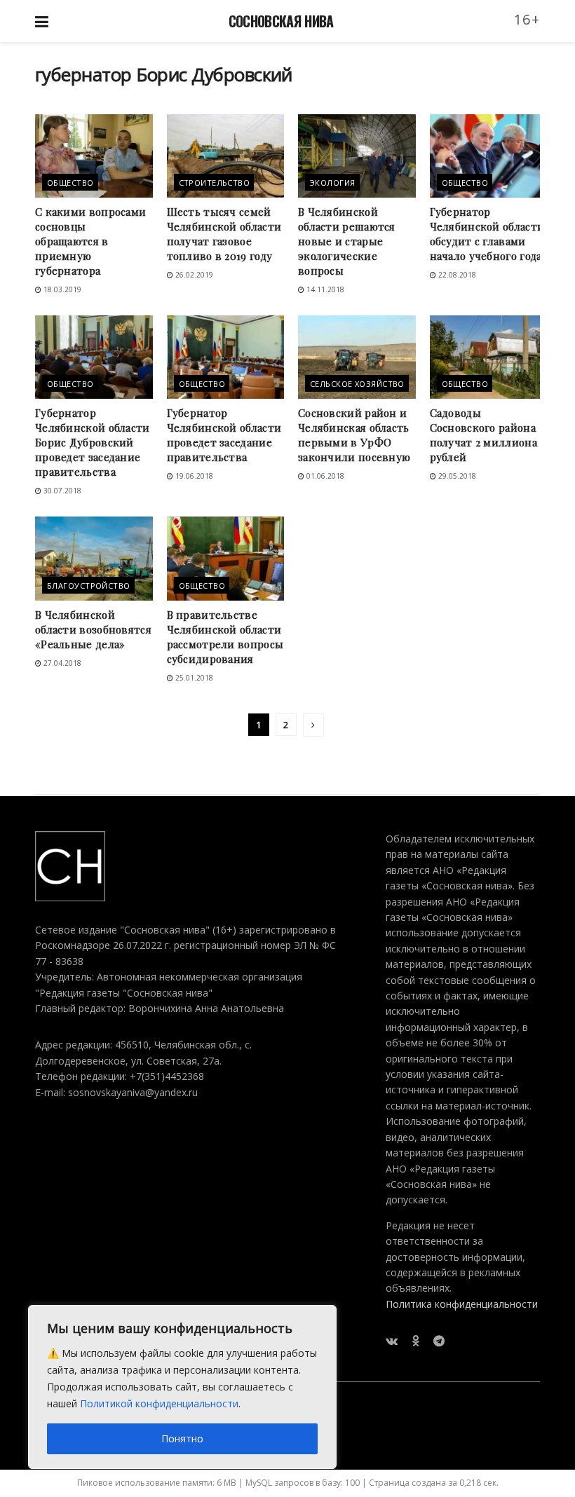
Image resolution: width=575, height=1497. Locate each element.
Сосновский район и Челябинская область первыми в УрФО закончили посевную (354, 435)
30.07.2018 (61, 490)
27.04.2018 (61, 663)
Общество (70, 182)
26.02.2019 (193, 275)
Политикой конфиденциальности (159, 1403)
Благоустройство (88, 585)
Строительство (214, 182)
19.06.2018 (193, 476)
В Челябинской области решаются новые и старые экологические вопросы (346, 241)
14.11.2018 (324, 289)
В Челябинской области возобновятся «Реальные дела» (93, 629)
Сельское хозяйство (357, 383)
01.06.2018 (324, 476)
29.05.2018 (456, 476)
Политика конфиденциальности (462, 1304)
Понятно (182, 1438)
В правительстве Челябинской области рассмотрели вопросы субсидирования (225, 637)
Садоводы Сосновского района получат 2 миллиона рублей (483, 435)
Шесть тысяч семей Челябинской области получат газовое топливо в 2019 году (224, 234)
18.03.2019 (61, 289)
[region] (182, 1387)
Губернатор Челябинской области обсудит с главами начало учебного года (487, 234)
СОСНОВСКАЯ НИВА (281, 21)
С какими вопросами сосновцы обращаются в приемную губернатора (90, 241)
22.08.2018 (456, 275)
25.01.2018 (193, 678)
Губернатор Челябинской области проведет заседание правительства (224, 435)
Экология (333, 182)
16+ (527, 19)
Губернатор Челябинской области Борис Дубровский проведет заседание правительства (92, 442)
